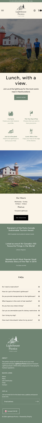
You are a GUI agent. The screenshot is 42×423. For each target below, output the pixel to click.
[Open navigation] (2, 10)
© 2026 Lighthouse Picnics (10, 416)
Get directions (21, 217)
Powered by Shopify (26, 416)
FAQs (3, 383)
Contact (4, 385)
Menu (3, 378)
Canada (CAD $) (12, 411)
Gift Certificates (7, 380)
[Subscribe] (37, 401)
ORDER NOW (21, 97)
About (4, 376)
